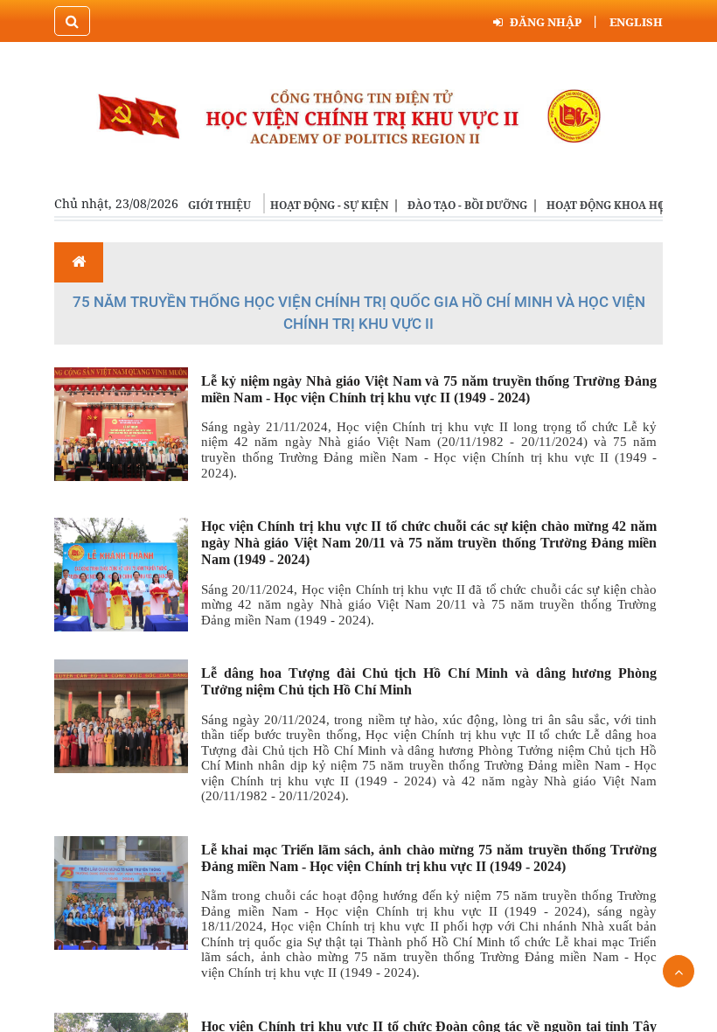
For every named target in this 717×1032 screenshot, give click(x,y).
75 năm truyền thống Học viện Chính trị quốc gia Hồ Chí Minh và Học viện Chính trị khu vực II (359, 313)
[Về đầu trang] (678, 971)
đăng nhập (545, 22)
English (636, 22)
